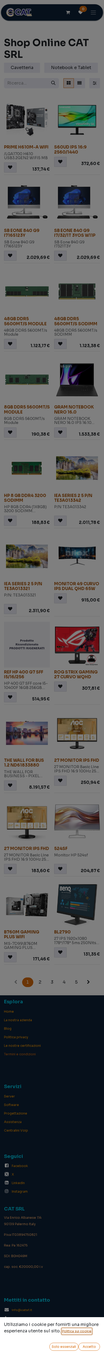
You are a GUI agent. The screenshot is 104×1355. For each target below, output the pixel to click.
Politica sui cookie (76, 1331)
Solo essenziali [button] (64, 1347)
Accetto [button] (89, 1347)
